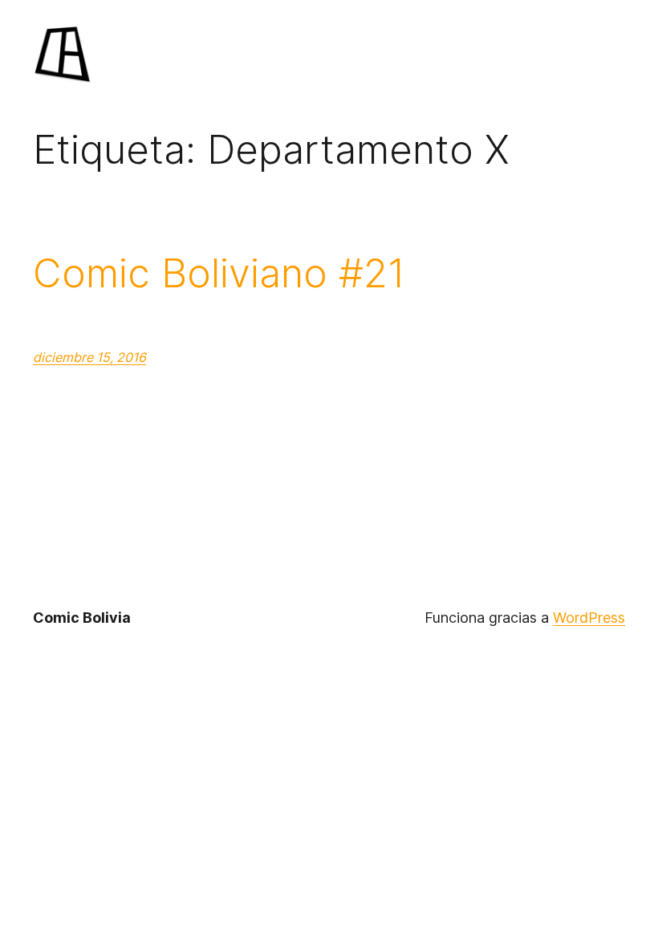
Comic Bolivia (82, 617)
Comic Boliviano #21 (219, 273)
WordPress (589, 617)
